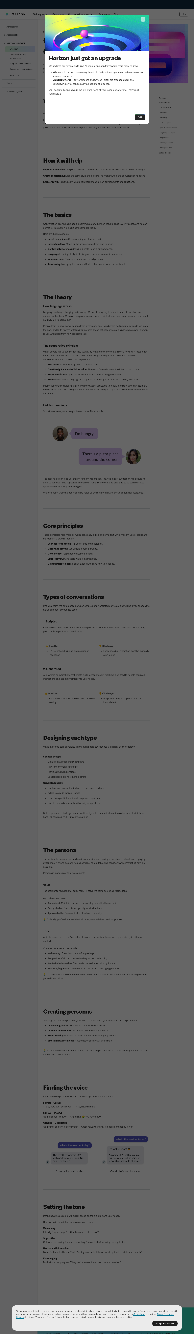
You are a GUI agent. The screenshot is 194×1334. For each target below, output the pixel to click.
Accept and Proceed (165, 1323)
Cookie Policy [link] (139, 1314)
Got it (140, 117)
